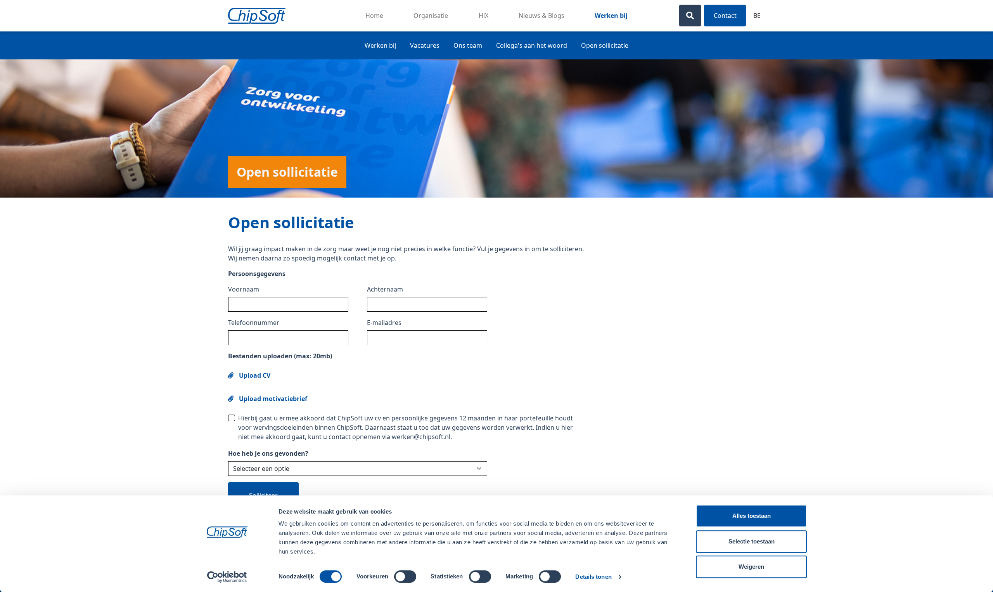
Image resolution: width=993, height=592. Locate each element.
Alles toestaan (751, 515)
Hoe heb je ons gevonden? (268, 453)
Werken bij (611, 15)
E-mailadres (384, 322)
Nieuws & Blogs (541, 15)
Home (374, 15)
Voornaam (243, 289)
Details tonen (593, 576)
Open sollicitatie (604, 45)
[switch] (405, 576)
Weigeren (751, 566)
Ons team (467, 45)
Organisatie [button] (430, 15)
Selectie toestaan (751, 541)
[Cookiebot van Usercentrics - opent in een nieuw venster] (227, 577)
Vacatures (424, 45)
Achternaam (385, 289)
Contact (725, 15)
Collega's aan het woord (531, 45)
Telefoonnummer (253, 322)
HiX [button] (483, 15)
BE (757, 15)
